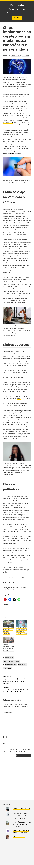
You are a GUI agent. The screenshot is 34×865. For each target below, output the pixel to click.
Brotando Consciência (17, 7)
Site (4, 743)
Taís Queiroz (25, 55)
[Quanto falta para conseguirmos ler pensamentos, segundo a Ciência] (22, 623)
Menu (18, 18)
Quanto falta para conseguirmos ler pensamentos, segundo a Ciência (21, 630)
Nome (5, 731)
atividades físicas (9, 153)
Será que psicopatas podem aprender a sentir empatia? (8, 647)
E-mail (5, 737)
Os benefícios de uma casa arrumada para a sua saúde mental (22, 824)
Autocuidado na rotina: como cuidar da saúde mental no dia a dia (20, 816)
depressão (21, 298)
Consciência (9, 658)
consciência (20, 289)
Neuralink (25, 102)
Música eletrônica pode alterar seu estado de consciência (8, 630)
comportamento (11, 665)
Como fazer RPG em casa (21, 808)
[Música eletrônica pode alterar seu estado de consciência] (8, 623)
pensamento (7, 221)
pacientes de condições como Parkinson (15, 262)
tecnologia (7, 668)
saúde (19, 398)
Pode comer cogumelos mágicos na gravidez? (21, 831)
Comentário (7, 713)
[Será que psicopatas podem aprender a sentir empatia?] (8, 640)
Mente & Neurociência (11, 661)
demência (16, 282)
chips (22, 527)
